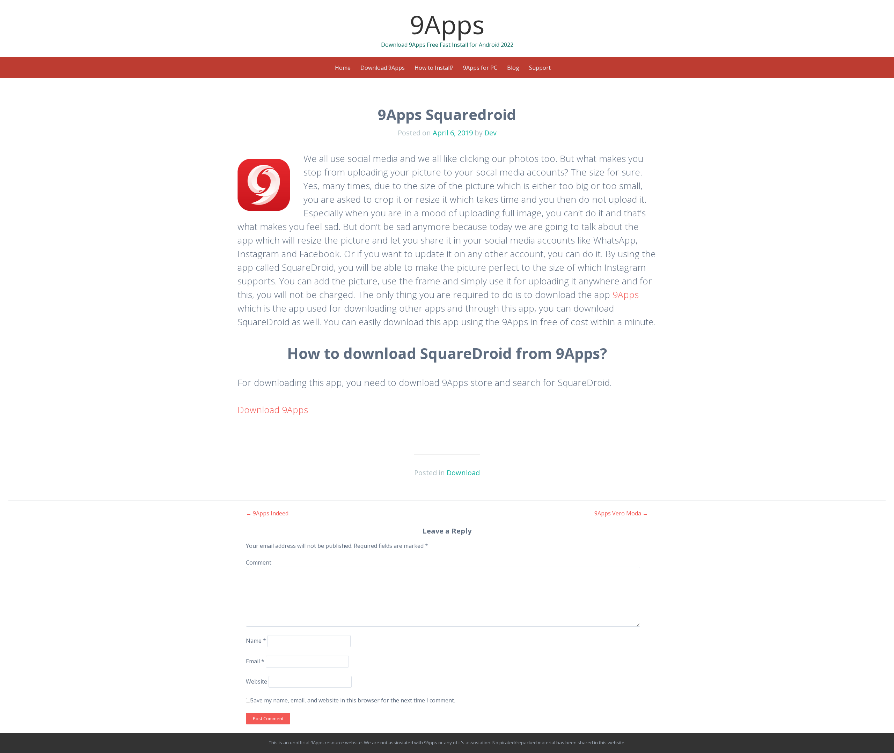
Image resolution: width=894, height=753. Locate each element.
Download (463, 472)
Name (256, 640)
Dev (490, 132)
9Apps (447, 24)
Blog (513, 68)
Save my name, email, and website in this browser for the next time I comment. (352, 700)
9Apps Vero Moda (621, 513)
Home (343, 68)
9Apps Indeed (267, 513)
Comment (258, 562)
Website (256, 681)
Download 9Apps (382, 68)
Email (255, 661)
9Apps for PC (480, 68)
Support (540, 68)
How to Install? (434, 68)
